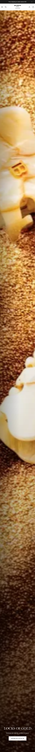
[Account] (29, 7)
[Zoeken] (5, 7)
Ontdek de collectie (17, 738)
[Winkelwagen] (33, 7)
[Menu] (2, 7)
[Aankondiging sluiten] (32, 2)
